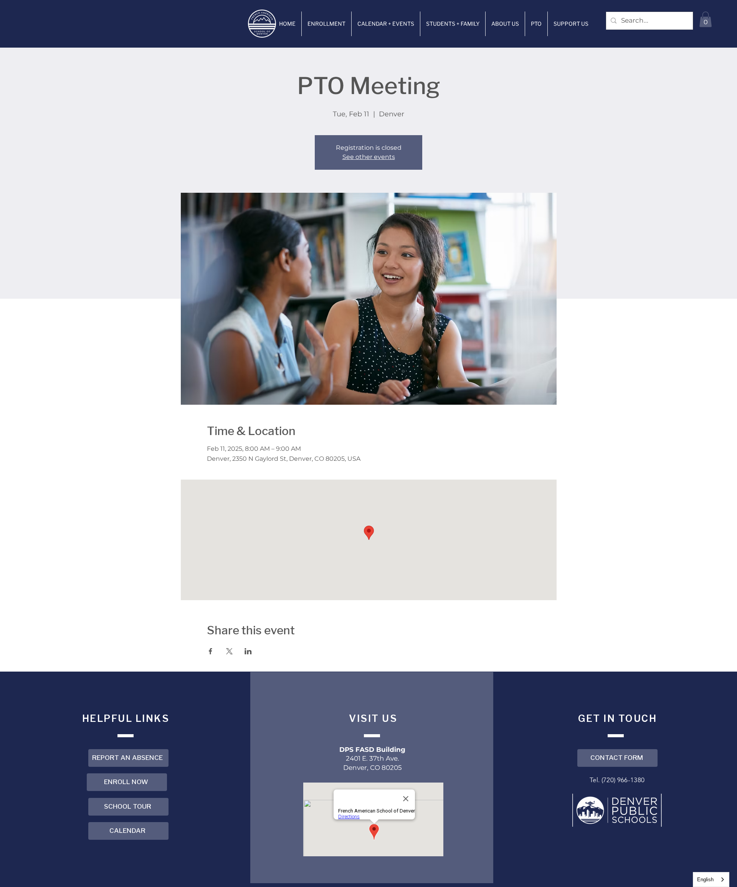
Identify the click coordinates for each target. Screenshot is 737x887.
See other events (368, 157)
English (705, 879)
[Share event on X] (229, 651)
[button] (326, 24)
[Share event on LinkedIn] (248, 651)
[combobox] (711, 879)
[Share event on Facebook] (210, 651)
